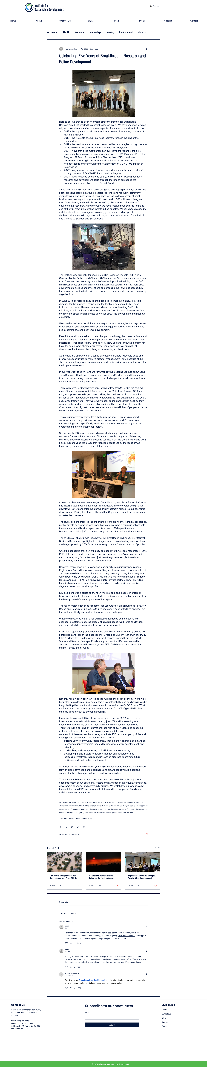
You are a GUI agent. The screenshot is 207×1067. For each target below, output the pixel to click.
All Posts (52, 32)
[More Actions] (146, 927)
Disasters (79, 32)
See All (157, 848)
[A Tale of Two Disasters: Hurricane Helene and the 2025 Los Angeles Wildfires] (103, 862)
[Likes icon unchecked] (66, 943)
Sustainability (87, 818)
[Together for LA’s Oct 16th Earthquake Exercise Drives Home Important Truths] (142, 862)
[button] (157, 32)
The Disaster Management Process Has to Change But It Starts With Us (63, 876)
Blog (164, 1018)
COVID (65, 32)
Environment (126, 32)
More (140, 32)
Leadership (95, 32)
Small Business (74, 818)
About (164, 1009)
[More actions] (146, 48)
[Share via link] (78, 827)
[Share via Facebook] (60, 827)
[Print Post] (84, 827)
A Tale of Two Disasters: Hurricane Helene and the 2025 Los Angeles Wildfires (101, 876)
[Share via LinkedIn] (72, 827)
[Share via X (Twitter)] (66, 827)
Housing (110, 32)
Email (87, 1012)
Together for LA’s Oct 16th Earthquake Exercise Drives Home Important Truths (142, 876)
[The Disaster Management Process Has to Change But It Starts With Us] (64, 862)
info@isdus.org (23, 1021)
